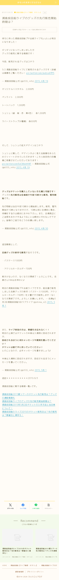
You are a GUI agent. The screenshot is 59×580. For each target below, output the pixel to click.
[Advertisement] (29, 440)
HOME (4, 565)
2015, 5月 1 (41, 370)
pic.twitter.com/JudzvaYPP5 (40, 73)
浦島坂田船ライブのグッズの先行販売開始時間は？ (27, 401)
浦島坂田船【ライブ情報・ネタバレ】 (29, 12)
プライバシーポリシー (35, 572)
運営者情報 (19, 572)
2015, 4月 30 (41, 228)
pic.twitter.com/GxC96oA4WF (16, 163)
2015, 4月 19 (41, 81)
